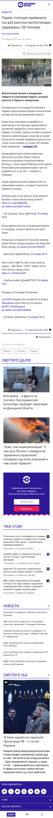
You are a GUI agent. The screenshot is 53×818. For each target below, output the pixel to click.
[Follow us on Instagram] (24, 791)
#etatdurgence (18, 306)
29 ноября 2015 (39, 254)
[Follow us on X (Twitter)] (11, 791)
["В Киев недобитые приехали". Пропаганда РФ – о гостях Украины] (26, 707)
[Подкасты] (43, 791)
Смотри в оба (15, 675)
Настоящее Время (10, 33)
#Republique (8, 303)
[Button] (15, 45)
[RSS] (37, 791)
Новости (7, 12)
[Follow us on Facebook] (4, 791)
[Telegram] (26, 814)
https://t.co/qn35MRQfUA (15, 202)
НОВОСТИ (11, 606)
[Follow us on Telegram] (30, 791)
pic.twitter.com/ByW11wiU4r (16, 206)
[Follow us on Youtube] (17, 791)
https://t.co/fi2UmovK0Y (14, 273)
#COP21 (6, 306)
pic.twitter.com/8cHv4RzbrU (31, 246)
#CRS (8, 299)
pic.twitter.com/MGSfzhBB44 (16, 310)
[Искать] (42, 814)
